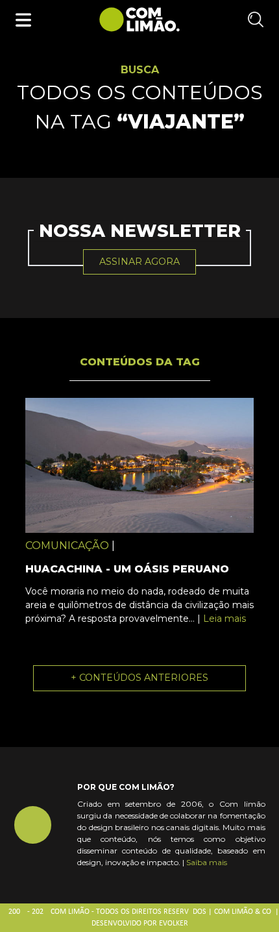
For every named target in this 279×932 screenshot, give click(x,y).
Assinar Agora (139, 261)
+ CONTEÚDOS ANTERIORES (139, 677)
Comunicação (67, 545)
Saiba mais (206, 862)
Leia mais (224, 618)
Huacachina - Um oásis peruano (127, 569)
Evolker (173, 923)
